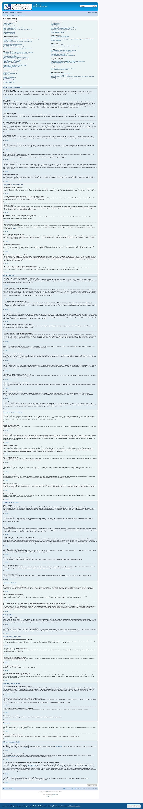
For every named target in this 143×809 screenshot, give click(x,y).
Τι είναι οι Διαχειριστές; (55, 23)
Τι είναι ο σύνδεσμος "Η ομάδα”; (57, 32)
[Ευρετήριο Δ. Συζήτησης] (18, 6)
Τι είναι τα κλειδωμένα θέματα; (9, 81)
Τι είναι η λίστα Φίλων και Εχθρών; (58, 44)
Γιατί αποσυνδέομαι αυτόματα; (9, 32)
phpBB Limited (59, 746)
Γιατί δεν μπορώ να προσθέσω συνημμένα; (12, 61)
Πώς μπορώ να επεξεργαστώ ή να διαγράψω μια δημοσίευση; (15, 53)
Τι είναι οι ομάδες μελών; (56, 25)
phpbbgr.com (55, 794)
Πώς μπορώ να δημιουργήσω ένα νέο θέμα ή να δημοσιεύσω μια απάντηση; (18, 52)
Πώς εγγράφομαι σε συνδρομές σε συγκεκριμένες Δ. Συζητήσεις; (64, 62)
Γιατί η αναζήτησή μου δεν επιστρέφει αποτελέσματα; (61, 51)
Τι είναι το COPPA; (7, 24)
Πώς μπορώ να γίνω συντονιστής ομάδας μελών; (61, 28)
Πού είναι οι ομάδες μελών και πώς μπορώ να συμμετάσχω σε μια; (64, 27)
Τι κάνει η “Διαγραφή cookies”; (9, 33)
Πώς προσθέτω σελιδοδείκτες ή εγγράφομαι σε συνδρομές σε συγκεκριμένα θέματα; (68, 61)
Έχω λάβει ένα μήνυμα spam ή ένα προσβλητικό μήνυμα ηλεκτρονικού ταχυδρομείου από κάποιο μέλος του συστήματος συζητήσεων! (72, 40)
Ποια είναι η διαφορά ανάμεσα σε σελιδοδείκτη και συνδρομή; (63, 59)
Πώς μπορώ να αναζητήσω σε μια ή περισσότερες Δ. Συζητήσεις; (64, 50)
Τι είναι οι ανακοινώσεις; (8, 78)
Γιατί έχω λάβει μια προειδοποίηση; (10, 62)
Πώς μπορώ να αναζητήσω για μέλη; (58, 54)
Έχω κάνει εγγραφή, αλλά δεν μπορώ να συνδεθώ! (13, 27)
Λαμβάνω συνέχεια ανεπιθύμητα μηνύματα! (59, 37)
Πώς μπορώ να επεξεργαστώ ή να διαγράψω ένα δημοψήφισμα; (16, 58)
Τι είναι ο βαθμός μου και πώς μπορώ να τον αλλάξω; (14, 46)
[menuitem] (17, 13)
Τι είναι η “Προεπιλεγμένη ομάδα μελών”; (59, 30)
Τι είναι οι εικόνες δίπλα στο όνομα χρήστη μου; (12, 44)
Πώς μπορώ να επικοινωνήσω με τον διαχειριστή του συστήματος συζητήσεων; (67, 78)
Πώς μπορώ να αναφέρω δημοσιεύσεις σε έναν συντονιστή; (15, 63)
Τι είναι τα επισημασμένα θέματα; (9, 79)
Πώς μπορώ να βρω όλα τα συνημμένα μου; (60, 69)
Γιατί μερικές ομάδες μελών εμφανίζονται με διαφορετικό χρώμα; (63, 29)
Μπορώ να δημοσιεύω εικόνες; (9, 75)
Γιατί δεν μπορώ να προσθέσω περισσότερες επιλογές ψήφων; (16, 57)
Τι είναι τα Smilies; (6, 74)
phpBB (13, 228)
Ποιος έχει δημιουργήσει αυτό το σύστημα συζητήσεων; (62, 73)
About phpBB (26, 747)
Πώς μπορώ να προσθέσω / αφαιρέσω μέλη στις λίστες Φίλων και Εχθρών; (66, 46)
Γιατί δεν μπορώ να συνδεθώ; (9, 28)
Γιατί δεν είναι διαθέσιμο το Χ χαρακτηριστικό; (60, 75)
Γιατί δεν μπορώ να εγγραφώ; (9, 25)
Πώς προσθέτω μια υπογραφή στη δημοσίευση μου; (13, 55)
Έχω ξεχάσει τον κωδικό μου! (9, 30)
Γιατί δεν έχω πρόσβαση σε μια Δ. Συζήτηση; (12, 60)
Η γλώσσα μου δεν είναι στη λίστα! (10, 42)
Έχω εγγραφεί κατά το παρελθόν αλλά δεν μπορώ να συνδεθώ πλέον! (17, 29)
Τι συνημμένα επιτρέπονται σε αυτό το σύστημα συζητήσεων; (63, 68)
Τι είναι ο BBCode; (6, 72)
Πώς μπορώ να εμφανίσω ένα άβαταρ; (11, 45)
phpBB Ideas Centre (12, 756)
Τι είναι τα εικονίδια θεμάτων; (9, 82)
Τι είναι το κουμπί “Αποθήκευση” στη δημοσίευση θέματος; (14, 65)
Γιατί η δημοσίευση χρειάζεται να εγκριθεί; (11, 66)
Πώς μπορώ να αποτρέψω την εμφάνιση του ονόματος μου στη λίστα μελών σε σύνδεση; (21, 39)
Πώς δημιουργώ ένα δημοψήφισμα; (10, 56)
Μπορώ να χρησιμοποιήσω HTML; (10, 73)
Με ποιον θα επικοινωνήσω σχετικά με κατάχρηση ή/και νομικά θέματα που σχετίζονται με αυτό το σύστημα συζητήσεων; (72, 77)
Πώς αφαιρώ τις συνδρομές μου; (57, 63)
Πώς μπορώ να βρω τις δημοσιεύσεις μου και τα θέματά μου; (63, 55)
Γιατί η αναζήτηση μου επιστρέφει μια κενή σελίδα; (61, 53)
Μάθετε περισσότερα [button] (74, 806)
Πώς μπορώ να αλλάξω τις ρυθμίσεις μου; (11, 37)
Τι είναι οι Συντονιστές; (55, 24)
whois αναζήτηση (31, 765)
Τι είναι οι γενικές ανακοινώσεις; (9, 77)
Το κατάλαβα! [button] (134, 806)
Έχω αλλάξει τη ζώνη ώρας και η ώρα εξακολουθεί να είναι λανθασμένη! (17, 41)
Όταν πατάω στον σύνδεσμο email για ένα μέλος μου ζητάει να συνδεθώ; (17, 48)
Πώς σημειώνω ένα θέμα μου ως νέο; (10, 67)
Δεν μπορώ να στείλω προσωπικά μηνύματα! (60, 36)
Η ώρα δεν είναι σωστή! (8, 40)
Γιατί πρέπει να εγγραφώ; (8, 23)
